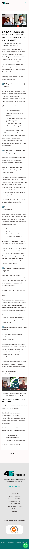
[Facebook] (10, 486)
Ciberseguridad (7, 43)
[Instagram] (13, 486)
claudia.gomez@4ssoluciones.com (14, 479)
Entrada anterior (14, 454)
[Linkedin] (16, 486)
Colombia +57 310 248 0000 (14, 481)
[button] (25, 545)
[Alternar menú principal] (25, 3)
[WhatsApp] (19, 486)
